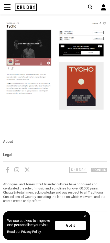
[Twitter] (27, 170)
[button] (103, 7)
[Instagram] (16, 170)
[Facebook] (7, 170)
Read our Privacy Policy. (24, 232)
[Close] (85, 216)
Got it (70, 225)
